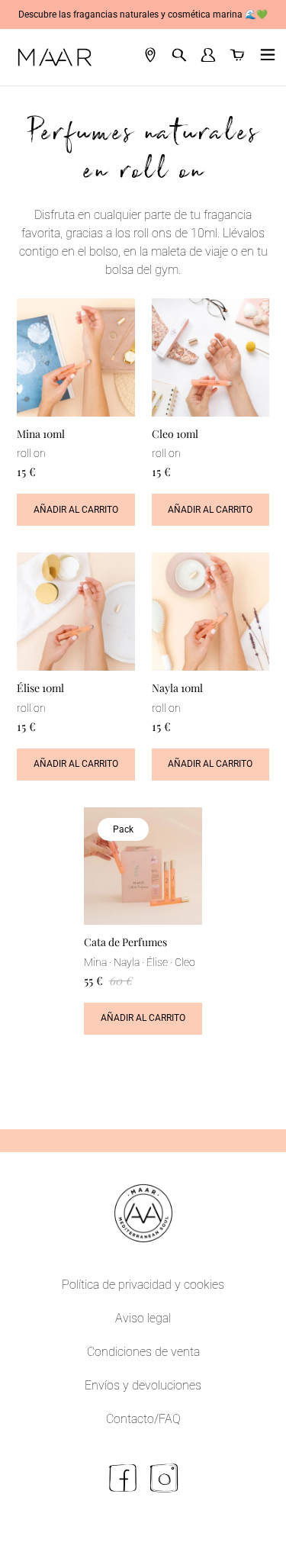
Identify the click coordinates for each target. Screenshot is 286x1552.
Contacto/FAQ (143, 1419)
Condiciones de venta (143, 1351)
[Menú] (264, 57)
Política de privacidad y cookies (143, 1284)
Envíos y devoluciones (143, 1385)
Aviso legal (143, 1318)
